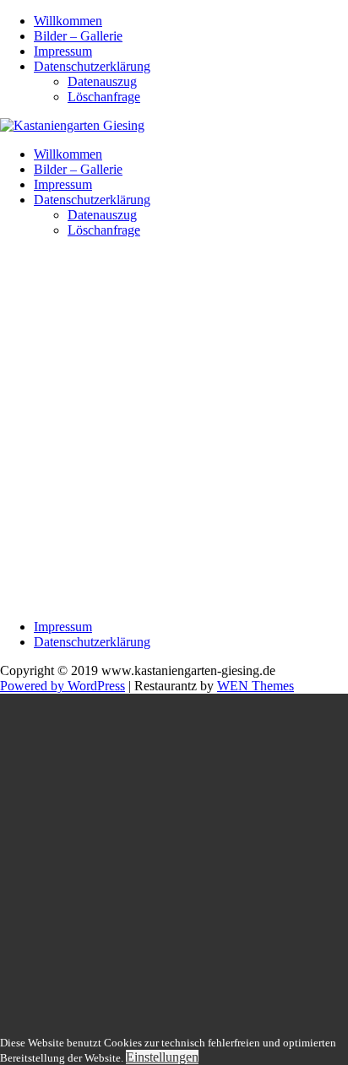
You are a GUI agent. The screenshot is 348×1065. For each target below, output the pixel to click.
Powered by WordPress (62, 685)
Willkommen (68, 21)
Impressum (63, 51)
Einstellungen (162, 1057)
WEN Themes (255, 685)
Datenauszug (102, 81)
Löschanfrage (104, 96)
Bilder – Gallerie (78, 36)
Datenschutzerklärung (92, 66)
